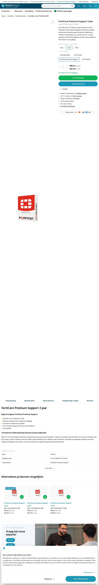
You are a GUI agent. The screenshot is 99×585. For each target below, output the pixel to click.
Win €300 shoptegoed (68, 106)
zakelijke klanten (81, 93)
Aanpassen (48, 579)
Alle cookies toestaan (80, 579)
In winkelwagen (78, 78)
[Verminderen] (60, 67)
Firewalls (10, 16)
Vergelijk (65, 89)
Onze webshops (83, 1)
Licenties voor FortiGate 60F (38, 16)
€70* (77, 98)
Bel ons (10, 540)
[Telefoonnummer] (78, 5)
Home (3, 16)
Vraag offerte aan (78, 84)
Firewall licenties (20, 16)
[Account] (90, 5)
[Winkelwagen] (95, 6)
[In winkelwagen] (22, 497)
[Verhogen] (66, 67)
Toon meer (48, 468)
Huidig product (10, 488)
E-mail (10, 545)
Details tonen (87, 572)
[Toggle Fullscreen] (53, 22)
